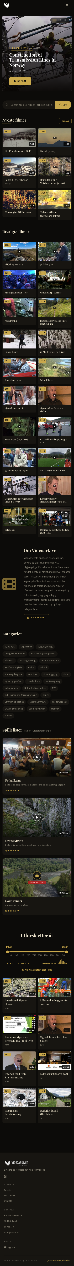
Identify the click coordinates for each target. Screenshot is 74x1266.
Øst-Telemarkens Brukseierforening (21, 695)
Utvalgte (8, 1201)
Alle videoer (9, 1195)
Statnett (8, 715)
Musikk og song (53, 681)
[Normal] (59, 20)
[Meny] (67, 5)
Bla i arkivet (38, 617)
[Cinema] (54, 20)
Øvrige (46, 695)
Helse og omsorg (27, 660)
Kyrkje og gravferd (13, 681)
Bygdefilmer (26, 646)
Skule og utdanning (14, 708)
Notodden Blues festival (35, 688)
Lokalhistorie (34, 681)
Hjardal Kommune (50, 660)
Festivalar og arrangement (43, 653)
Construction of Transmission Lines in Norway (32, 60)
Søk (64, 104)
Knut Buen (33, 674)
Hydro (31, 667)
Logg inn (10, 1247)
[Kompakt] (65, 20)
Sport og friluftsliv (37, 708)
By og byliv (10, 646)
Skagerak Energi (59, 701)
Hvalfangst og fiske (13, 667)
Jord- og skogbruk (13, 674)
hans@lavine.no (11, 1232)
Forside (7, 1190)
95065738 (9, 1226)
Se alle (65, 120)
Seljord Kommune (38, 701)
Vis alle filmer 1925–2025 (38, 970)
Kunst (66, 674)
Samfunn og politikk (14, 701)
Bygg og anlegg (45, 646)
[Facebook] (5, 1176)
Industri (43, 667)
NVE (54, 688)
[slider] (7, 952)
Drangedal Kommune (15, 653)
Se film (21, 81)
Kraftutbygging (50, 674)
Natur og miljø (11, 688)
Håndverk (9, 660)
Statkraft (55, 708)
